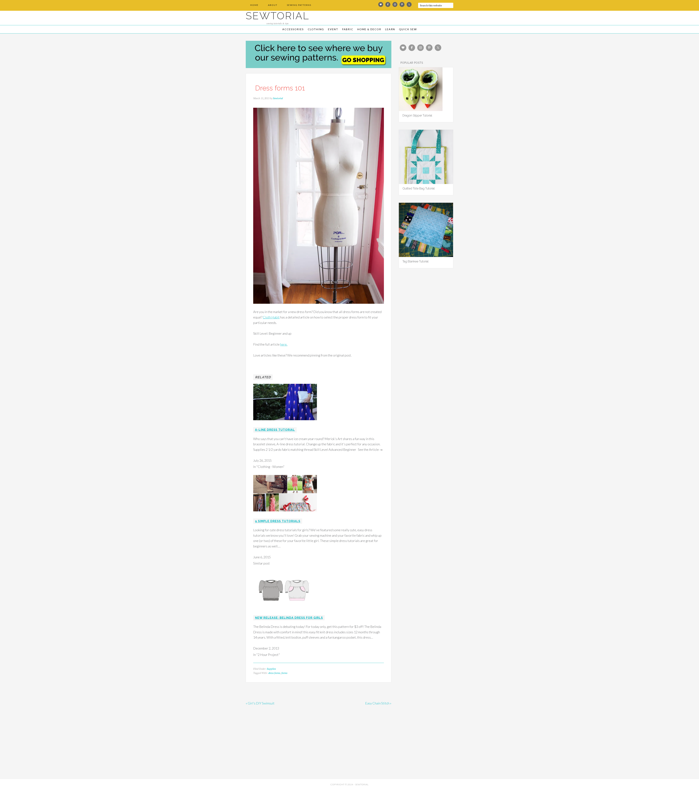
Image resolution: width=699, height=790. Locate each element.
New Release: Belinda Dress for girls (289, 617)
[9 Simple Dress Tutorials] (285, 514)
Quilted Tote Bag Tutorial (418, 188)
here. (283, 344)
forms (284, 673)
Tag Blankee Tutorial (415, 261)
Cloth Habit (271, 317)
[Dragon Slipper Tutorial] (421, 110)
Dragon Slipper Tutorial (417, 115)
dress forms (274, 673)
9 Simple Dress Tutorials (277, 521)
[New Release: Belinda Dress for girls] (285, 610)
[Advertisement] (278, 750)
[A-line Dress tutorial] (285, 423)
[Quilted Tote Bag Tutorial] (426, 183)
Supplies (271, 668)
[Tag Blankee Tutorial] (426, 256)
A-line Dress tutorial (275, 429)
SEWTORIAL (277, 16)
